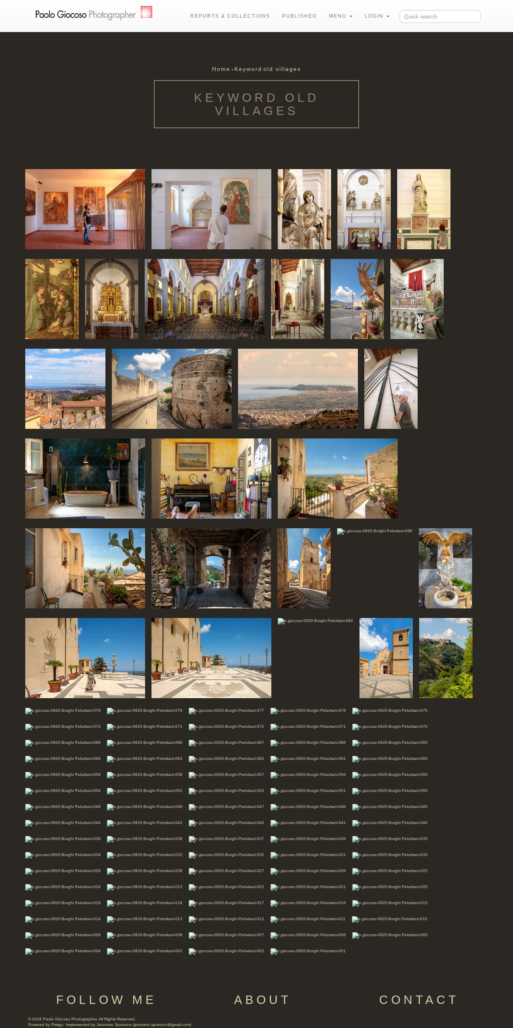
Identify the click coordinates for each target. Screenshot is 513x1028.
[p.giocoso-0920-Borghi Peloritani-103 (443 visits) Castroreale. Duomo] (423, 208)
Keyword (248, 69)
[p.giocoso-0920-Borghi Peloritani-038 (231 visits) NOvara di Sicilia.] (144, 838)
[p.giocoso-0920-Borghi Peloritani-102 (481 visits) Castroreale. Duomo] (52, 298)
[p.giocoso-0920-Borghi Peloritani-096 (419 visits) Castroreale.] (65, 388)
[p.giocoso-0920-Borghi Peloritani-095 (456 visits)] (172, 388)
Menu (339, 16)
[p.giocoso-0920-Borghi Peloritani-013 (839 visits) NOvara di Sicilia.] (144, 919)
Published (299, 16)
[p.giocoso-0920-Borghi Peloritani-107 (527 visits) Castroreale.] (85, 208)
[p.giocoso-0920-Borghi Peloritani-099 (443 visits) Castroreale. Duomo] (297, 298)
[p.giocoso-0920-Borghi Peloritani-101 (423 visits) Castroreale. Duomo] (111, 298)
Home (221, 69)
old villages (282, 69)
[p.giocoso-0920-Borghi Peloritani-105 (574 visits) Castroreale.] (304, 208)
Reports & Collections (230, 16)
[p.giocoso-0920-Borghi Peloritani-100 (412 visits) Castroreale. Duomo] (205, 298)
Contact (419, 999)
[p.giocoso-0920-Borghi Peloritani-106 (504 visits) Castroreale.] (211, 208)
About (262, 999)
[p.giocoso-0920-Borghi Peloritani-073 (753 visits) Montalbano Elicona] (144, 726)
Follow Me (106, 999)
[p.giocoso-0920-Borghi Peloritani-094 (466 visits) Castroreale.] (298, 388)
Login (375, 16)
